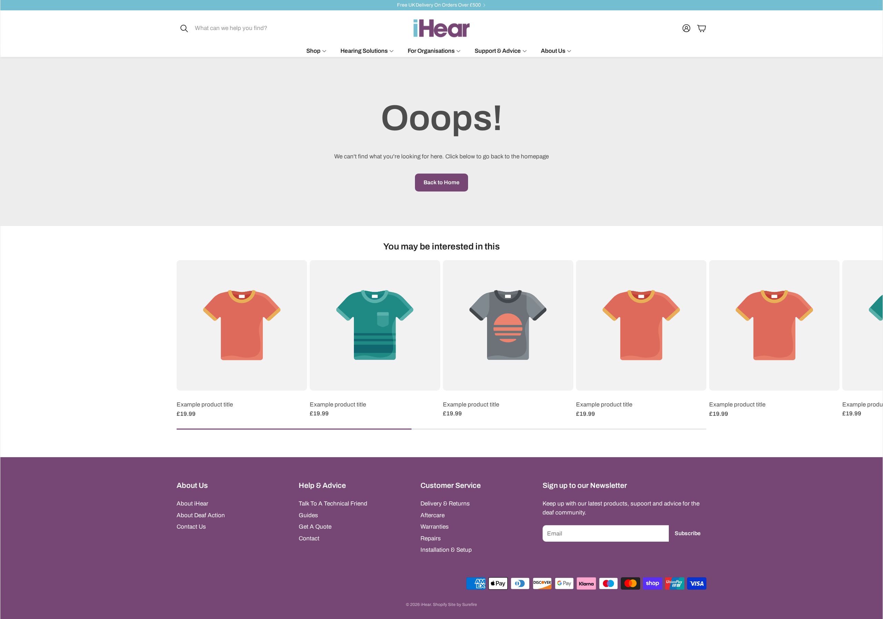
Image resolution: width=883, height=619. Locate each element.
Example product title (205, 404)
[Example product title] (242, 325)
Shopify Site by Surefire (455, 604)
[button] (226, 28)
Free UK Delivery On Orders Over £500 (439, 5)
